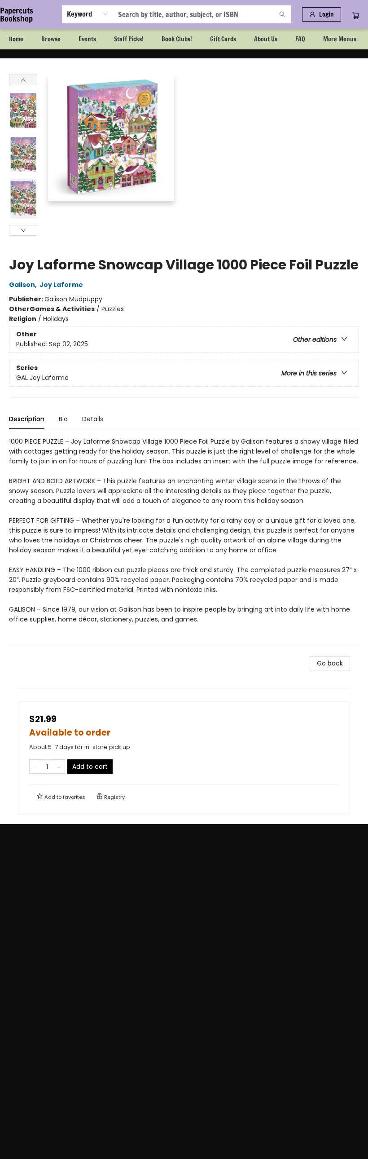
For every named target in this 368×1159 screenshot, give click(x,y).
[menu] (184, 39)
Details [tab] (92, 418)
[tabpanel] (184, 540)
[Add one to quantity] (59, 766)
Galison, (23, 284)
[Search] (282, 14)
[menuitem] (16, 39)
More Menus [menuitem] (339, 39)
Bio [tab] (63, 418)
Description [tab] (26, 418)
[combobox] (88, 13)
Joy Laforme (61, 284)
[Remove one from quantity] (35, 766)
